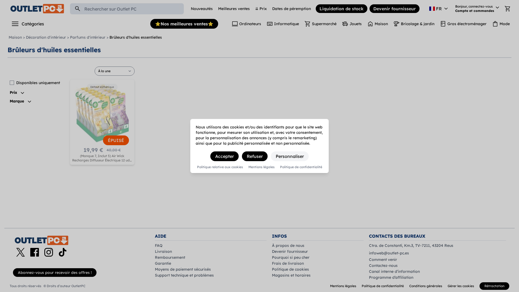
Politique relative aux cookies (220, 167)
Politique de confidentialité (301, 167)
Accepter (224, 156)
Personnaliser (290, 156)
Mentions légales (261, 167)
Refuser (255, 156)
